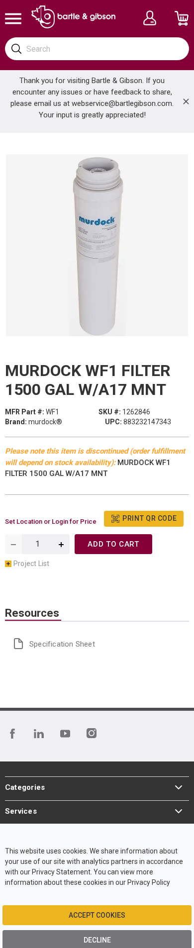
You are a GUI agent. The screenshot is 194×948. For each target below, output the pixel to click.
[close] (186, 101)
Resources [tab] (32, 613)
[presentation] (33, 613)
